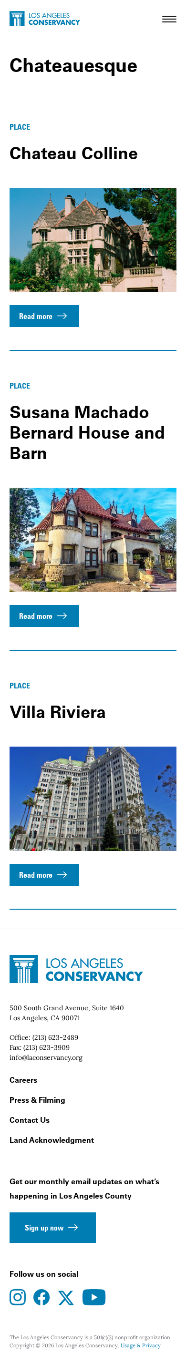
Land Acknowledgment (52, 1140)
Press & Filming (37, 1100)
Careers (23, 1080)
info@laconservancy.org (46, 1057)
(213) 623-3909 (46, 1047)
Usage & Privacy (141, 1345)
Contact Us (30, 1120)
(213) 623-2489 (55, 1037)
